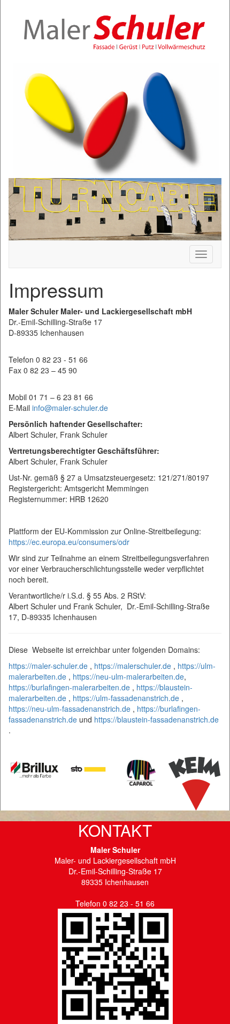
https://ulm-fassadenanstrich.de (126, 698)
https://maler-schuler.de (48, 665)
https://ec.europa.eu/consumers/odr (69, 541)
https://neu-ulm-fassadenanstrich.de (70, 708)
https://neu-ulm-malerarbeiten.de (128, 676)
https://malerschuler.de (132, 665)
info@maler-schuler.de (70, 407)
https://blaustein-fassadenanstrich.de (156, 719)
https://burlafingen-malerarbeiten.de (69, 687)
